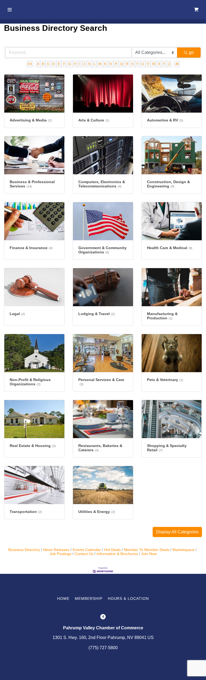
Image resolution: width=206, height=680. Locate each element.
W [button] (153, 63)
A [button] (38, 63)
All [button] (176, 63)
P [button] (116, 63)
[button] (177, 532)
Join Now (149, 554)
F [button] (64, 63)
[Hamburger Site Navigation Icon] (10, 9)
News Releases (56, 550)
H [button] (75, 63)
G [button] (69, 63)
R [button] (127, 63)
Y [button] (164, 63)
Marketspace (183, 550)
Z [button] (169, 63)
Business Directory (24, 550)
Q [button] (121, 63)
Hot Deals (112, 550)
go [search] (191, 52)
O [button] (110, 63)
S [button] (132, 63)
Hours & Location (128, 598)
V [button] (148, 63)
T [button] (137, 63)
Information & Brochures (117, 554)
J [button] (84, 63)
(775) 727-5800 (103, 647)
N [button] (105, 63)
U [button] (143, 63)
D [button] (54, 63)
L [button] (94, 63)
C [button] (48, 63)
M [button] (99, 63)
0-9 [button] (30, 63)
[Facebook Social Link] (103, 617)
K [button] (89, 63)
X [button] (159, 63)
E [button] (59, 63)
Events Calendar (87, 550)
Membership (88, 598)
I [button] (79, 63)
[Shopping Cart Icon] (196, 9)
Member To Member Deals (146, 550)
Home (63, 598)
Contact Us (84, 554)
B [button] (43, 63)
